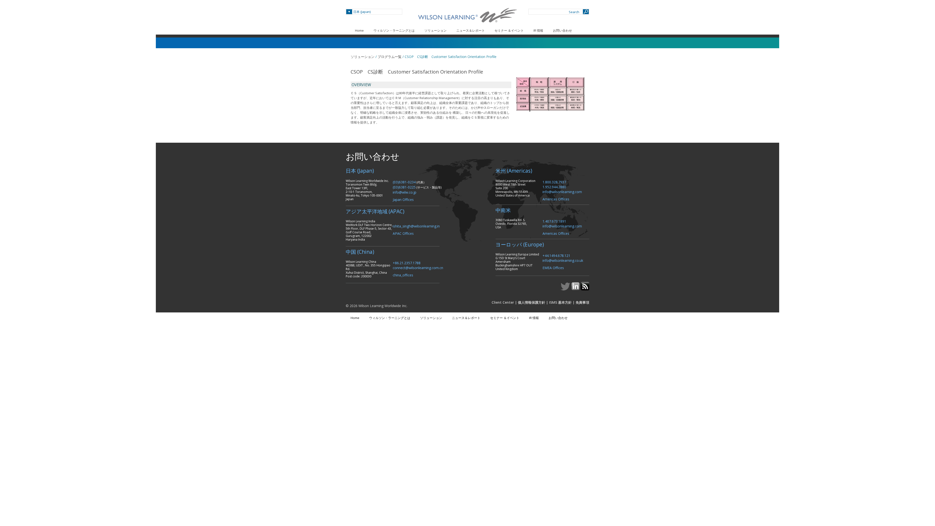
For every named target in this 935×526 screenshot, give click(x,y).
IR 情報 (538, 30)
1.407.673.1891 (554, 221)
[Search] (586, 11)
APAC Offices (403, 233)
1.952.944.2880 (554, 187)
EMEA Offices (553, 267)
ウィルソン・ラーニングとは (394, 30)
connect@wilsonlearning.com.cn (418, 267)
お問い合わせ (562, 30)
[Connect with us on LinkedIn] (576, 289)
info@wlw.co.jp (404, 192)
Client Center (503, 302)
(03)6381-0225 (404, 187)
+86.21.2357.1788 (407, 263)
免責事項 (582, 302)
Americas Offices (555, 199)
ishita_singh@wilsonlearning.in (416, 226)
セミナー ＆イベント (509, 30)
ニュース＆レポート (470, 30)
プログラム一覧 (390, 56)
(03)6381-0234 (404, 182)
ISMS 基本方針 (560, 302)
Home (359, 30)
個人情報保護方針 (531, 302)
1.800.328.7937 (554, 182)
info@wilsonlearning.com (562, 191)
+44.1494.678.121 (556, 255)
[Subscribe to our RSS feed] (585, 289)
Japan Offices (403, 199)
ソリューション (435, 30)
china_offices (403, 275)
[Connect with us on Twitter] (566, 289)
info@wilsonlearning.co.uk (562, 260)
